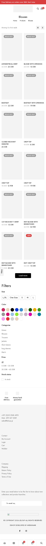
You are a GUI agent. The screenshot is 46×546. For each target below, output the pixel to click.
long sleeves (6, 348)
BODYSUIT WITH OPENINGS (34, 103)
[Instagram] (26, 531)
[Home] (4, 543)
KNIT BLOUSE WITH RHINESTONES (31, 223)
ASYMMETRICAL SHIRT (10, 64)
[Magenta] (30, 314)
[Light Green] (17, 314)
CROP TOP (27, 142)
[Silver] (12, 319)
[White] (21, 319)
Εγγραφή (39, 500)
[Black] (12, 310)
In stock (7, 379)
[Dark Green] (30, 310)
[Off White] (34, 314)
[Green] (39, 310)
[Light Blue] (12, 314)
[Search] (38, 9)
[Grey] (3, 314)
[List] (38, 27)
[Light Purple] (25, 314)
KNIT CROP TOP (29, 263)
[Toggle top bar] (44, 2)
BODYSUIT (5, 103)
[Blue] (21, 310)
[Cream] (25, 310)
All (2, 362)
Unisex (4, 330)
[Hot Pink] (8, 314)
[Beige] (8, 310)
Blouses (4, 334)
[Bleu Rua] (17, 310)
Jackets (4, 341)
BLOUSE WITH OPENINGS (33, 64)
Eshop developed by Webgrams (23, 525)
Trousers (5, 337)
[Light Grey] (21, 314)
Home (15, 21)
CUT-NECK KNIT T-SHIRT (10, 222)
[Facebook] (20, 531)
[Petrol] (39, 314)
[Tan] (17, 319)
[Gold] (34, 310)
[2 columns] (42, 27)
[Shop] (13, 543)
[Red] (8, 319)
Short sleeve (6, 345)
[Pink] (3, 319)
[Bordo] (3, 310)
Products (22, 21)
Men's (4, 352)
